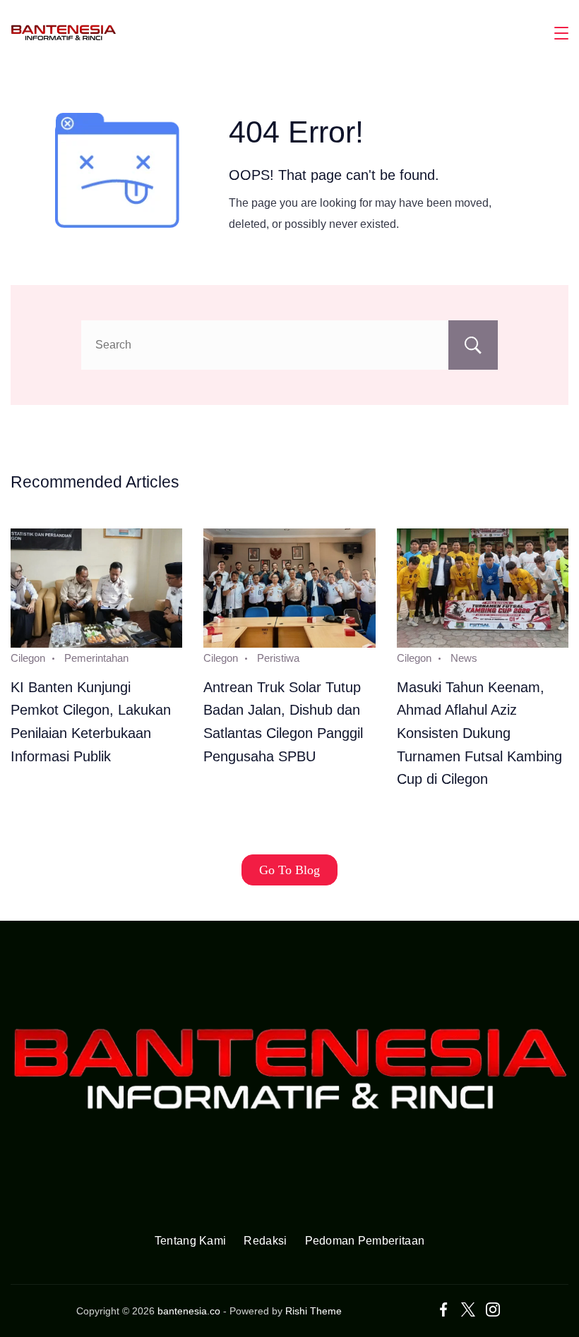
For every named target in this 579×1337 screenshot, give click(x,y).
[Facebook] (443, 1309)
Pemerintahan (96, 658)
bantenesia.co (188, 1311)
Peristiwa (278, 658)
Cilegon (28, 658)
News (463, 658)
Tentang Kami (191, 1241)
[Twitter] (468, 1309)
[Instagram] (493, 1309)
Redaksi (265, 1241)
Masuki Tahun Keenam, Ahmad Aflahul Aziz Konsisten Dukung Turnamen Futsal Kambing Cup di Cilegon (479, 733)
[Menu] (561, 33)
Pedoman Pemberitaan (365, 1241)
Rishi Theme (313, 1311)
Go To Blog (289, 870)
